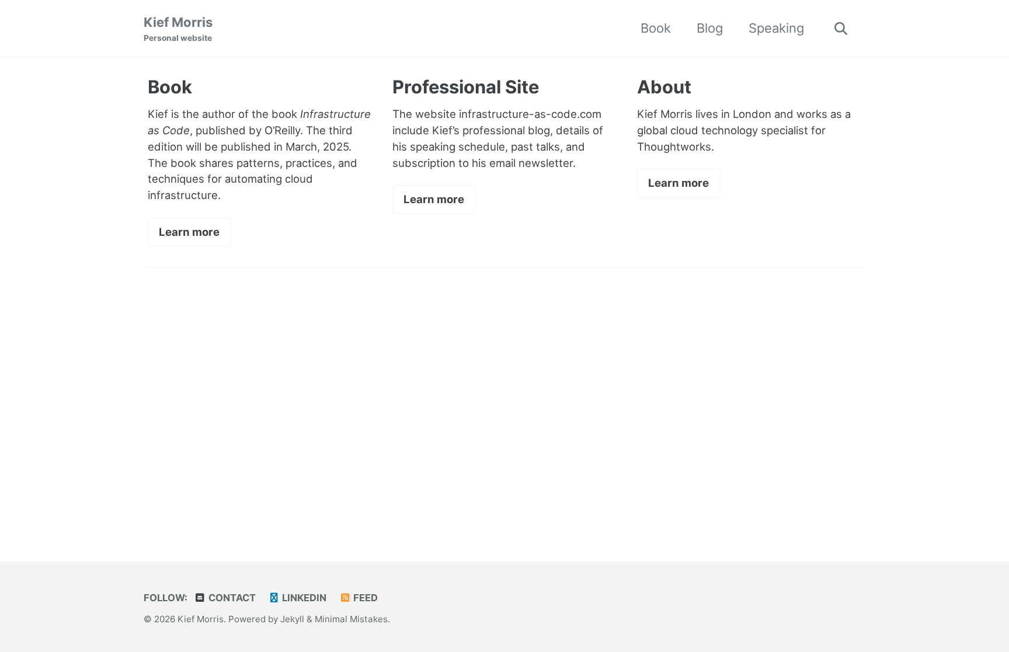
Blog (710, 28)
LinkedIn (303, 598)
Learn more (189, 231)
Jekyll (292, 619)
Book (656, 28)
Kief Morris (178, 29)
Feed (364, 598)
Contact (231, 598)
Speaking (776, 28)
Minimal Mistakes (351, 619)
